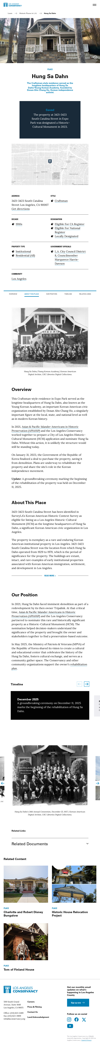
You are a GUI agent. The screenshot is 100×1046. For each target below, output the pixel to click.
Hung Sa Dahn (50, 13)
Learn (10, 13)
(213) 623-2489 (16, 1013)
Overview (13, 294)
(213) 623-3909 (14, 1016)
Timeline (68, 294)
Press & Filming (34, 1007)
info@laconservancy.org (14, 1019)
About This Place (31, 294)
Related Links (85, 294)
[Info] (95, 58)
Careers (31, 1001)
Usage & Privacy (86, 1040)
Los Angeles (19, 278)
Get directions (21, 209)
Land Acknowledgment (38, 1017)
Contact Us (32, 1012)
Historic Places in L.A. (28, 13)
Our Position (51, 294)
